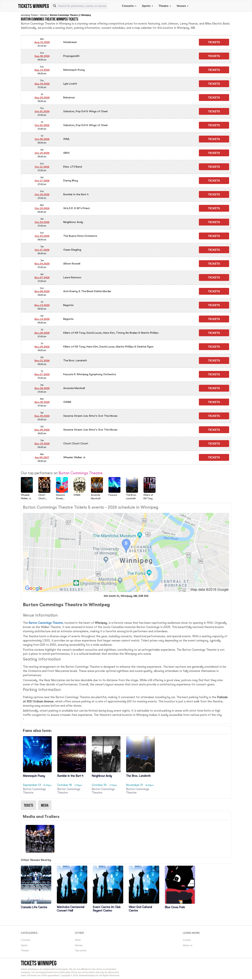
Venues (182, 5)
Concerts (128, 5)
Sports (146, 5)
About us (187, 945)
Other (78, 940)
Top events (81, 950)
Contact (187, 940)
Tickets (28, 805)
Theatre (164, 5)
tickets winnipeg (39, 963)
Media (45, 805)
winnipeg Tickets (29, 15)
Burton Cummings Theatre (46, 622)
